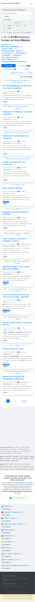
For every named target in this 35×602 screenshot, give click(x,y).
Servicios (8, 506)
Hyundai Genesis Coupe (24, 469)
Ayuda (26, 578)
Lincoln (14, 458)
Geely (32, 456)
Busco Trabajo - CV (12, 559)
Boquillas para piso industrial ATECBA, (15, 213)
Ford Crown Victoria (22, 464)
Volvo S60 (9, 464)
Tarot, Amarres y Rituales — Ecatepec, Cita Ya (15, 239)
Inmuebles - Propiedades (14, 512)
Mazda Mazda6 (6, 467)
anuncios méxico (5, 451)
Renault (16, 456)
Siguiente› (24, 401)
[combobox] (17, 16)
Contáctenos (19, 578)
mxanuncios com (26, 451)
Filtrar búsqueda (25, 77)
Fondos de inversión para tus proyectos (16, 137)
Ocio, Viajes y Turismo (13, 553)
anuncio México (26, 447)
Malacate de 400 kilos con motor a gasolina (17, 113)
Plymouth (15, 460)
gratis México (4, 449)
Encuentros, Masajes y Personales (17, 565)
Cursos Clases (10, 530)
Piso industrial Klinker (12, 188)
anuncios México (24, 449)
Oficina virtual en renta (13, 349)
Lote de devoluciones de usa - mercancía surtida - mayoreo (16, 295)
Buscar (18, 22)
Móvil (11, 592)
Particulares (24, 65)
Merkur (26, 458)
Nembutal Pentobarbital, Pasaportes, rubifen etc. (14, 377)
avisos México (17, 453)
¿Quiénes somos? (8, 578)
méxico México (15, 447)
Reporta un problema (9, 580)
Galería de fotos (18, 72)
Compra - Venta (10, 518)
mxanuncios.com (22, 482)
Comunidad (9, 542)
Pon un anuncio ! (18, 498)
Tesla (32, 458)
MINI (1, 460)
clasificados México (6, 453)
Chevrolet (8, 456)
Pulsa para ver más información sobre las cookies (18, 598)
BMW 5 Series (28, 467)
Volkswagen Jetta (7, 469)
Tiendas (26, 69)
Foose (2, 458)
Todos (8, 65)
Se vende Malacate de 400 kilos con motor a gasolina (17, 87)
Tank (20, 458)
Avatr (26, 456)
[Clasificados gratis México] (10, 4)
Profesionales (10, 69)
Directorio (19, 586)
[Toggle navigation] (31, 4)
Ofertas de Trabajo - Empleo (15, 524)
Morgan (7, 460)
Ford (21, 456)
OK (31, 599)
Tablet (17, 592)
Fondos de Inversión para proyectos (14, 163)
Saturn (8, 458)
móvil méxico (13, 449)
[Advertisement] (17, 426)
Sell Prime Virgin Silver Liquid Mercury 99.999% (16, 267)
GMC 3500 (17, 467)
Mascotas (8, 547)
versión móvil (15, 451)
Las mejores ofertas (9, 586)
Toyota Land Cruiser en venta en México (17, 323)
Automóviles (9, 536)
